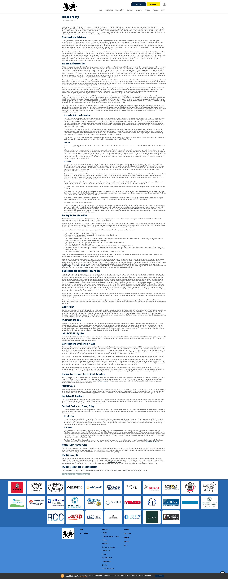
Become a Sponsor (108, 547)
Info (100, 10)
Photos (147, 10)
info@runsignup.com (140, 209)
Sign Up (138, 4)
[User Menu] (164, 4)
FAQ (163, 10)
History (104, 533)
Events (104, 565)
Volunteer (138, 10)
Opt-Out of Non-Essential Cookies (76, 474)
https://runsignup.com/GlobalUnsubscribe (75, 266)
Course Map (106, 561)
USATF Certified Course (110, 536)
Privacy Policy (83, 576)
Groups (104, 554)
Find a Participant (108, 568)
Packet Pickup (107, 558)
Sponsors (105, 543)
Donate (153, 4)
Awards (104, 540)
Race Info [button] (119, 10)
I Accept (159, 576)
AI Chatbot (109, 10)
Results (155, 10)
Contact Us (106, 551)
